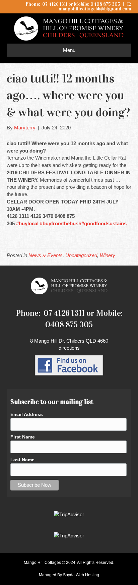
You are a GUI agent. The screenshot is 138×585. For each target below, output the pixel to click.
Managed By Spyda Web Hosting (69, 575)
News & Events (45, 255)
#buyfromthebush (60, 223)
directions (69, 348)
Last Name (22, 459)
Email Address (26, 414)
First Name (22, 437)
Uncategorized (81, 255)
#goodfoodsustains (104, 223)
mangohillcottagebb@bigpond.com (95, 9)
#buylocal (27, 223)
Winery (107, 255)
